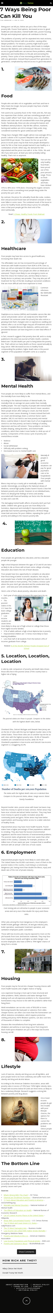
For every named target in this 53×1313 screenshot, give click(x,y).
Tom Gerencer (6, 20)
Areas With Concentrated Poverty (17, 1220)
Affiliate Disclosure (28, 1288)
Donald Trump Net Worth (12, 1273)
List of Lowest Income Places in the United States (24, 1215)
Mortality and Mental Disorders (16, 1205)
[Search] (51, 3)
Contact (38, 1286)
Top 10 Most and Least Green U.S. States (20, 1223)
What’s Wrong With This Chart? (16, 1195)
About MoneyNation (17, 1284)
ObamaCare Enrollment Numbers (17, 1197)
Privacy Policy (41, 1284)
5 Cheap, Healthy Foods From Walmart (29, 214)
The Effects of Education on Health (18, 1210)
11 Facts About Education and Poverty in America (23, 1200)
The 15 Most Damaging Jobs (15, 1228)
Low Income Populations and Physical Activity (22, 1241)
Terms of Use (21, 1286)
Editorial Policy (28, 1290)
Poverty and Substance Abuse (15, 1243)
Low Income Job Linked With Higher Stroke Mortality (24, 1231)
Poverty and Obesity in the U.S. (16, 1236)
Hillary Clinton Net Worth (12, 1268)
